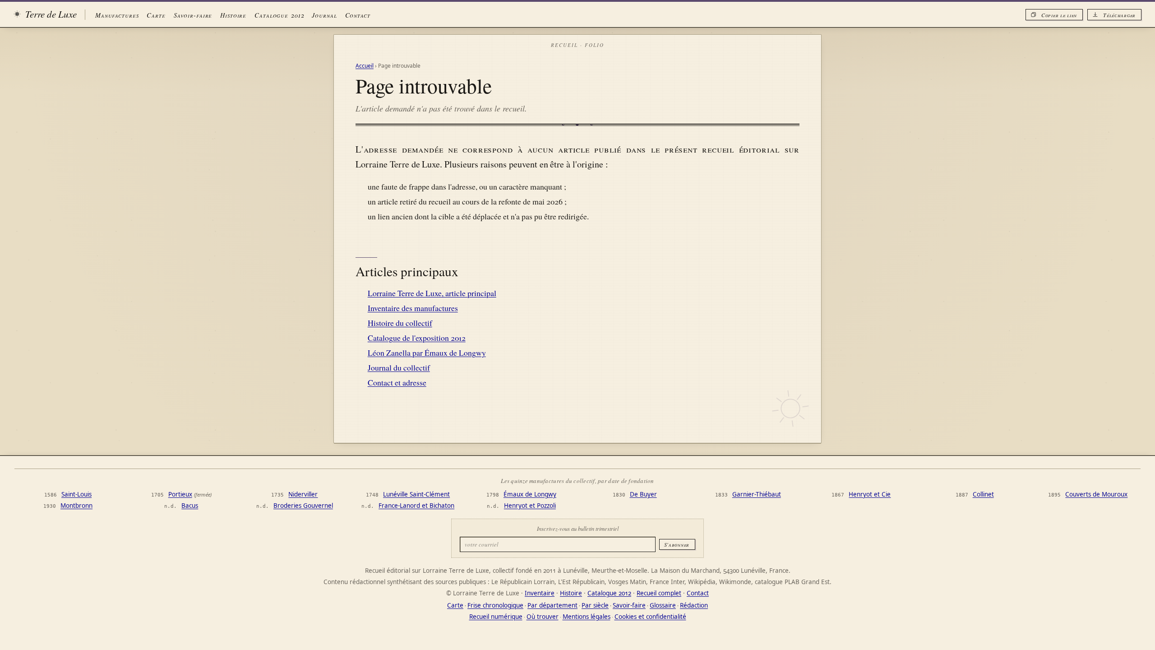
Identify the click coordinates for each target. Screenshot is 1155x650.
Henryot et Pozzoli (530, 505)
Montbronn (76, 505)
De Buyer (643, 494)
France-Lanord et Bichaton (416, 505)
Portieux (180, 494)
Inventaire (539, 593)
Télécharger (1119, 15)
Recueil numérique (495, 617)
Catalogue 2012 (279, 14)
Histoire (233, 14)
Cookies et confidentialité (650, 617)
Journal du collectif (399, 367)
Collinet (983, 494)
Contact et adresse (397, 382)
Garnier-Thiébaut (756, 494)
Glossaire (663, 605)
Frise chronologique (495, 605)
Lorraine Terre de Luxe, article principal (432, 293)
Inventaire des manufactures (413, 307)
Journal (324, 14)
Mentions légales (586, 617)
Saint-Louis (76, 494)
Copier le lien (1059, 15)
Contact (357, 14)
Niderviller (303, 494)
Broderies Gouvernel (303, 505)
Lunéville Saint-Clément (416, 494)
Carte (156, 14)
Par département (552, 605)
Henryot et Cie (870, 494)
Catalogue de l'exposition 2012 (417, 337)
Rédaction (694, 605)
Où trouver (543, 617)
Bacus (189, 505)
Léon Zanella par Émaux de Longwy (427, 352)
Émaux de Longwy (530, 494)
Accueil (365, 66)
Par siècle (595, 605)
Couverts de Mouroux (1096, 494)
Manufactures (117, 14)
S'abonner (676, 544)
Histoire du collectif (400, 322)
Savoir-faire (193, 14)
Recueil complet (659, 593)
